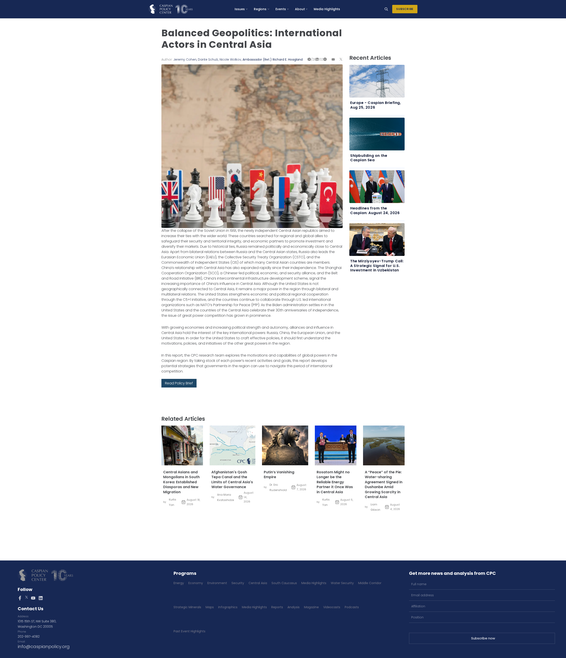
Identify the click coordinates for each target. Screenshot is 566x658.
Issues (240, 9)
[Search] (386, 9)
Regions (260, 9)
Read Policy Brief (179, 383)
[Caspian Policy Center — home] (171, 9)
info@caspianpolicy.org (44, 646)
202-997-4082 (29, 636)
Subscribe (404, 9)
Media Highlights (327, 9)
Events (280, 9)
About (300, 9)
